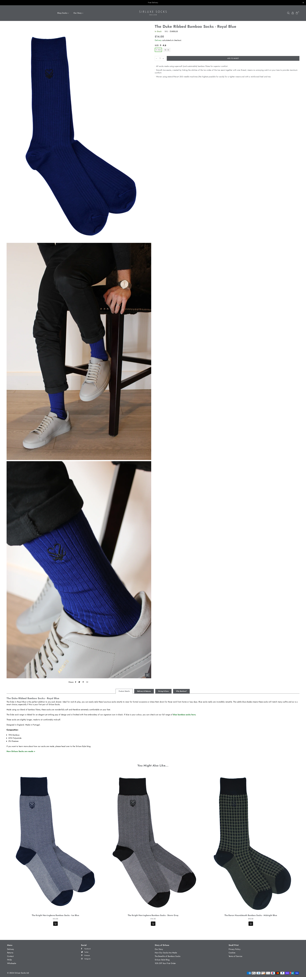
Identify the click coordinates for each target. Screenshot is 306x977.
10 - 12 (167, 50)
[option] (79, 133)
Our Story (78, 13)
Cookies (232, 952)
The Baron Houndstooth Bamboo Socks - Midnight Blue (250, 915)
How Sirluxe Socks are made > (21, 751)
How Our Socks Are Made (166, 952)
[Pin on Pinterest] (83, 682)
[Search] (288, 13)
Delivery (158, 40)
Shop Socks (62, 13)
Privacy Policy (234, 949)
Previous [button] (4, 851)
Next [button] (302, 851)
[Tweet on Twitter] (79, 682)
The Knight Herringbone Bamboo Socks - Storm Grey (153, 915)
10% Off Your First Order (165, 963)
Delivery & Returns (144, 691)
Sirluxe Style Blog (162, 959)
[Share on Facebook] (76, 682)
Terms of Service (235, 956)
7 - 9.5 (158, 50)
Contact (10, 956)
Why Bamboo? (181, 691)
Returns (10, 952)
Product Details (124, 691)
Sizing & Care (163, 691)
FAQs (9, 959)
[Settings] (293, 13)
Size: (160, 45)
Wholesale (11, 963)
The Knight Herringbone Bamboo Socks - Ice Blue (55, 915)
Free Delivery (153, 2)
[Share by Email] (87, 682)
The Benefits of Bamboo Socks (167, 956)
